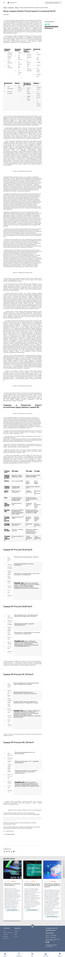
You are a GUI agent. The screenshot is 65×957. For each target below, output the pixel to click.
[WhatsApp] (11, 852)
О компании (6, 928)
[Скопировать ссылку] (14, 852)
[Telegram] (7, 852)
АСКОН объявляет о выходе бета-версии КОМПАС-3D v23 (32, 884)
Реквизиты (5, 938)
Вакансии (5, 936)
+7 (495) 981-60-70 (51, 928)
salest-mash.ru (51, 930)
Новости (16, 936)
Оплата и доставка (7, 932)
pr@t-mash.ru (37, 814)
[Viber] (9, 852)
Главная (5, 7)
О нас (4, 930)
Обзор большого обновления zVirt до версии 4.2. (12, 884)
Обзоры (17, 7)
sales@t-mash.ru (11, 834)
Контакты (5, 934)
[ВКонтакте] (4, 852)
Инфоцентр (11, 7)
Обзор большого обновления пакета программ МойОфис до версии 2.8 (52, 885)
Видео (15, 934)
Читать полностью (12, 910)
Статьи (33, 881)
